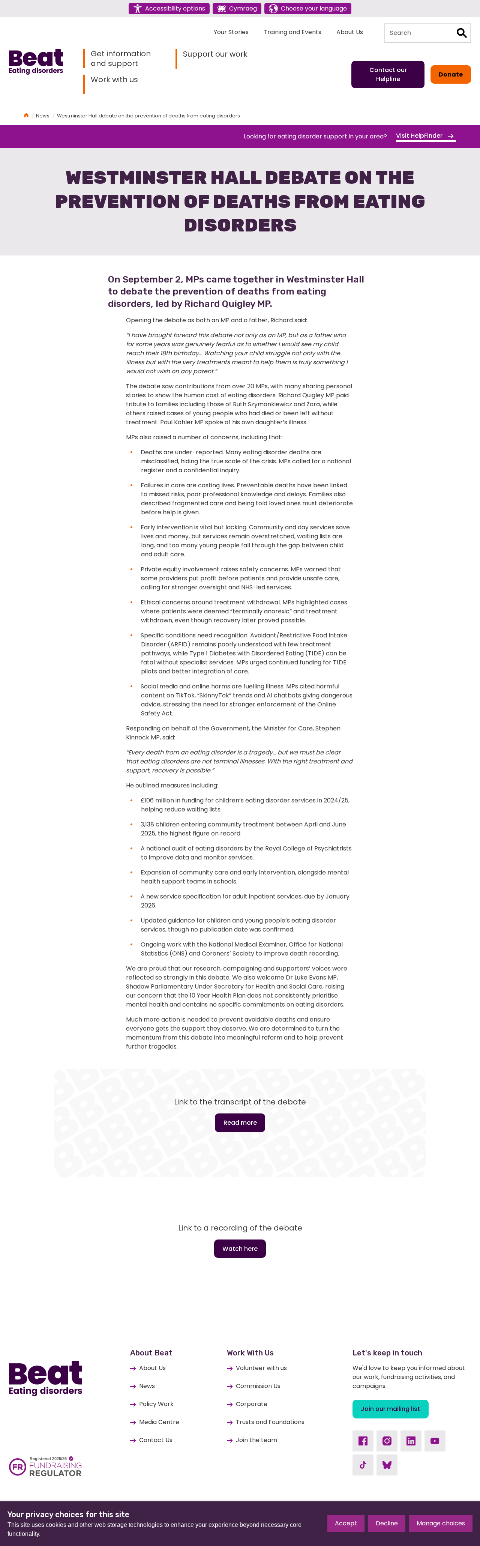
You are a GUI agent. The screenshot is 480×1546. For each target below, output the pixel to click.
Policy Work (156, 1404)
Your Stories (231, 32)
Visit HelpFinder (420, 135)
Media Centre (159, 1422)
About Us (349, 32)
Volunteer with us (261, 1368)
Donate (451, 74)
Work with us (114, 80)
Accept (346, 1523)
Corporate (251, 1404)
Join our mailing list (390, 1409)
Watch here (240, 1248)
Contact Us (155, 1440)
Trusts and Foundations (270, 1422)
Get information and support (121, 58)
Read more (240, 1122)
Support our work (215, 54)
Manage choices (441, 1523)
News (43, 116)
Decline (387, 1523)
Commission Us (258, 1386)
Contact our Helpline (388, 74)
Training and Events (292, 32)
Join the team (256, 1440)
